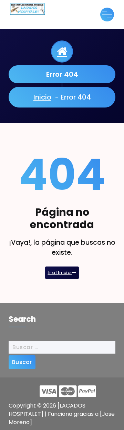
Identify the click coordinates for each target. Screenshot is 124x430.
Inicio (42, 97)
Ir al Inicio (60, 272)
